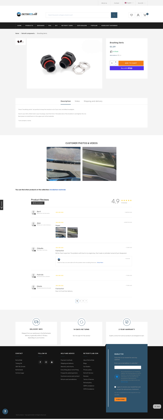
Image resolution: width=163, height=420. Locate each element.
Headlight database (109, 25)
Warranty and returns (67, 366)
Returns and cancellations (69, 379)
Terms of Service (88, 379)
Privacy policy (87, 370)
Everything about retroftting (70, 370)
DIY (56, 25)
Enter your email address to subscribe (126, 363)
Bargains (40, 25)
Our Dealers (86, 366)
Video (77, 101)
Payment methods (66, 360)
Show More (100, 262)
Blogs (85, 363)
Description (66, 101)
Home (19, 25)
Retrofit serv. (67, 25)
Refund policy (87, 382)
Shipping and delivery (93, 101)
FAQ (49, 25)
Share (1, 203)
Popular (94, 25)
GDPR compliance (88, 386)
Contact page (19, 373)
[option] (64, 63)
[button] (129, 3)
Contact (116, 3)
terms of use (124, 382)
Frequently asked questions (69, 373)
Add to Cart (131, 63)
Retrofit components (28, 33)
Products (29, 25)
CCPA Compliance (88, 389)
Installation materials (58, 190)
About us (104, 3)
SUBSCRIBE (120, 399)
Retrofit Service (88, 373)
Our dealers (82, 25)
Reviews (85, 376)
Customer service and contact (70, 376)
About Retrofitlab (88, 360)
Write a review (38, 203)
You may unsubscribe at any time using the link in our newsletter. (127, 393)
